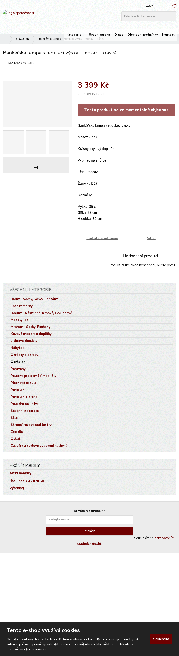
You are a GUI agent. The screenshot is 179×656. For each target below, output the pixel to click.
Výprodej (17, 488)
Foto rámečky (22, 306)
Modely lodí (20, 320)
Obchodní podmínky (142, 35)
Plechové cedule (24, 383)
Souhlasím (161, 639)
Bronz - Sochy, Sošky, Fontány (34, 299)
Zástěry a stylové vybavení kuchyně (39, 446)
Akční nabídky (20, 473)
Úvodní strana (99, 35)
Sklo (14, 418)
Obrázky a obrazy (24, 355)
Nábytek (17, 348)
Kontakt (168, 35)
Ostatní (17, 439)
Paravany (18, 369)
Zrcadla (17, 432)
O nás (118, 35)
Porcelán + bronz (24, 397)
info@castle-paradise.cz (20, 587)
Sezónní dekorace (25, 411)
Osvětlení (18, 362)
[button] (148, 5)
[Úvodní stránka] (18, 13)
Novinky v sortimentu (27, 480)
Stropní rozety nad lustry (31, 425)
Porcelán (18, 390)
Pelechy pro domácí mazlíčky (33, 376)
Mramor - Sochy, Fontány (30, 327)
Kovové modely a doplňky (31, 334)
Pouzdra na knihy (24, 404)
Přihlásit (90, 531)
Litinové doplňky (24, 341)
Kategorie (73, 35)
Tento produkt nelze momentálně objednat (126, 110)
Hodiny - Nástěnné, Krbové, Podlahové (41, 313)
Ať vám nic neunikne (89, 511)
